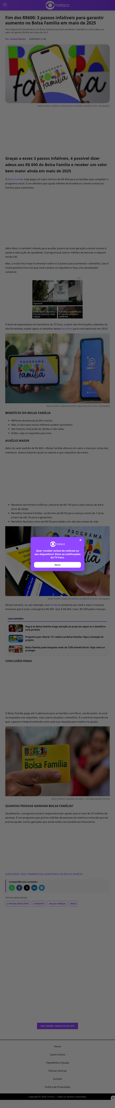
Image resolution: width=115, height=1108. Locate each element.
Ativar (57, 565)
